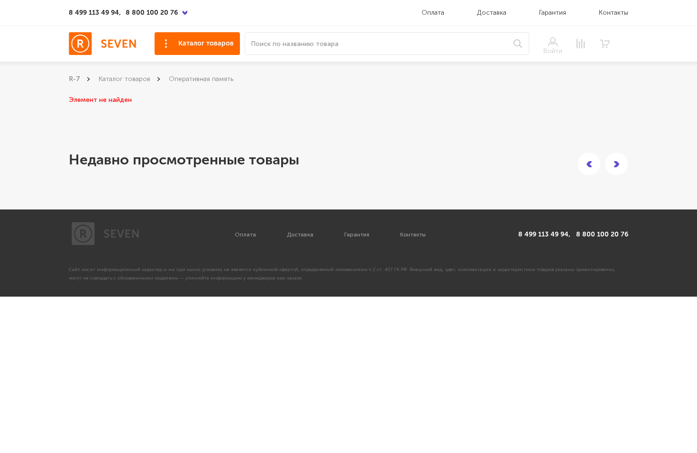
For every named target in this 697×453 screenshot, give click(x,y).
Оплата (433, 13)
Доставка (492, 13)
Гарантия (552, 13)
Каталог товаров (206, 43)
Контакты (613, 13)
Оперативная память (201, 79)
